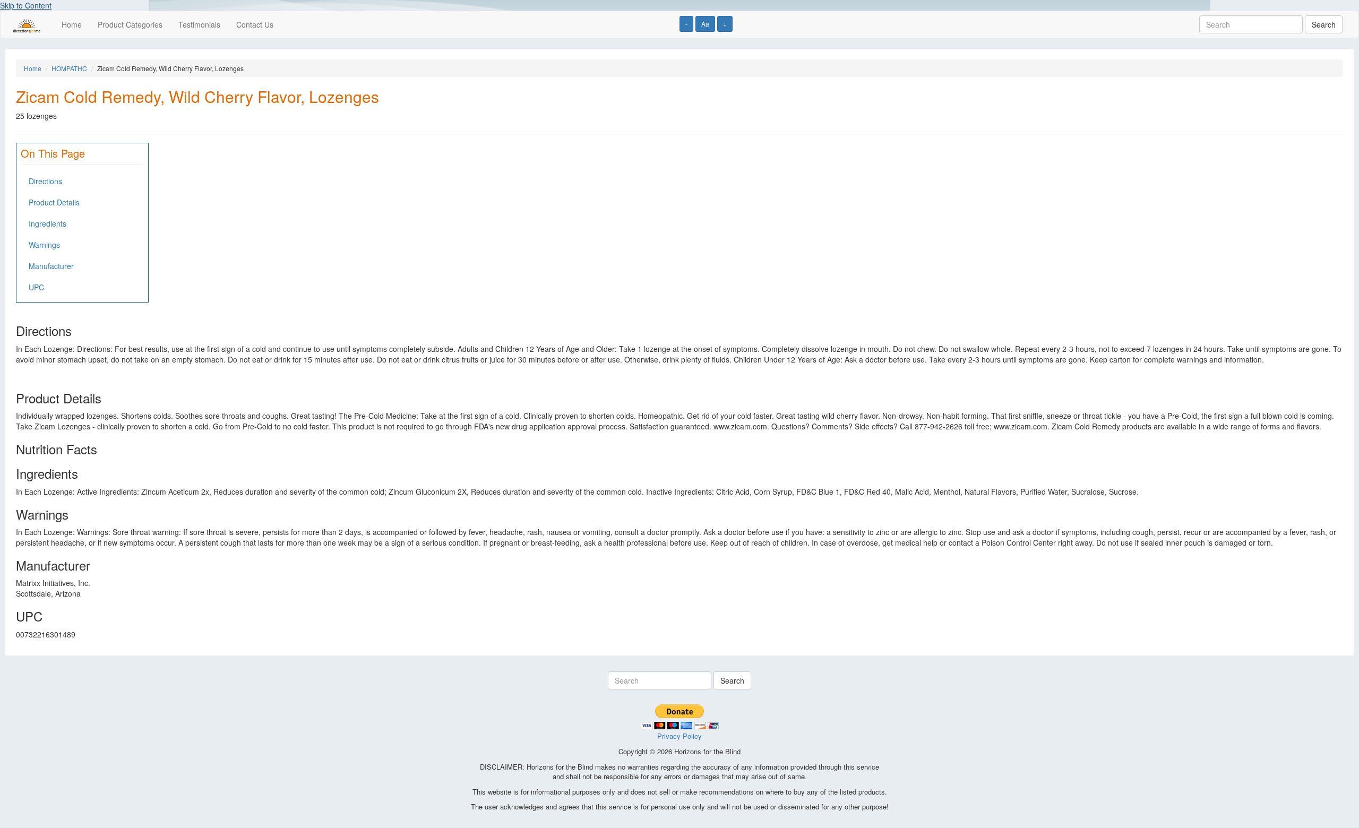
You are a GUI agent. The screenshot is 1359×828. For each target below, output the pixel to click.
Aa (705, 23)
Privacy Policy (679, 736)
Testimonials (199, 24)
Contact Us (254, 24)
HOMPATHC (69, 68)
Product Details (54, 202)
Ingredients (47, 223)
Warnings (44, 244)
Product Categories (130, 24)
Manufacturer (51, 266)
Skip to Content (25, 5)
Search (1324, 24)
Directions (45, 181)
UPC (36, 287)
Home (72, 24)
